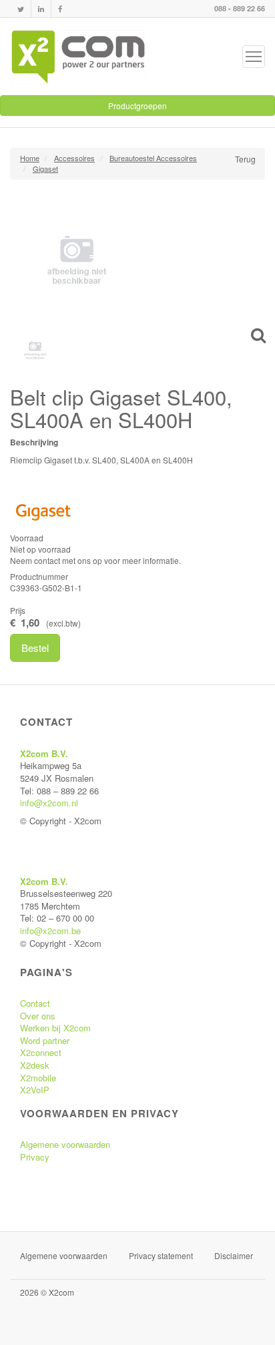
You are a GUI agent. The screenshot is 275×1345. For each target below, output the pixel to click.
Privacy (34, 1157)
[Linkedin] (41, 9)
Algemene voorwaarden (65, 1144)
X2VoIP (34, 1089)
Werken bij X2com (55, 1027)
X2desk (34, 1065)
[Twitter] (20, 9)
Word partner (44, 1040)
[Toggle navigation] (253, 56)
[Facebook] (60, 9)
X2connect (40, 1052)
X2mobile (38, 1077)
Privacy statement (161, 1255)
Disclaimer (233, 1255)
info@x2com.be (50, 930)
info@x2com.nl (49, 802)
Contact (35, 1003)
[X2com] (78, 56)
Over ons (37, 1015)
